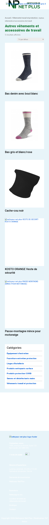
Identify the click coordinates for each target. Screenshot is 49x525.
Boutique (13, 505)
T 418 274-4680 (15, 455)
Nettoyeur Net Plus (16, 481)
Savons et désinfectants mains (21, 378)
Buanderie (13, 491)
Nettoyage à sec (15, 495)
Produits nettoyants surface (20, 368)
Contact (12, 509)
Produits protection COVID (19, 373)
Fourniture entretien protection (21, 358)
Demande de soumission (19, 477)
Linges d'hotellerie (15, 363)
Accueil (8, 18)
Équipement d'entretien (18, 353)
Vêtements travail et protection (25, 18)
